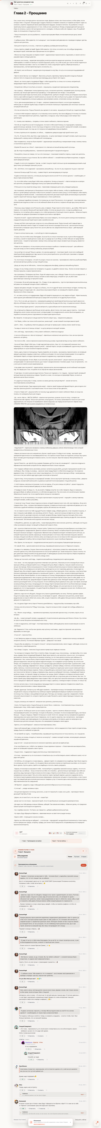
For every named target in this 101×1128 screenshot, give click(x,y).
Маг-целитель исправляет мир (24, 2)
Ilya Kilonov (23, 1066)
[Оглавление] (80, 3)
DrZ (20, 1008)
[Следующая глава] (73, 3)
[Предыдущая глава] (70, 3)
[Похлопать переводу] (17, 833)
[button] (50, 425)
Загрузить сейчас (80, 1119)
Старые (83, 856)
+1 (28, 1049)
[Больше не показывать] (70, 1122)
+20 (23, 1108)
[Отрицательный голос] (25, 886)
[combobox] (82, 833)
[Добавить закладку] (76, 3)
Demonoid (22, 1101)
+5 (22, 1079)
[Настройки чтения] (86, 3)
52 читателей (23, 834)
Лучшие (76, 856)
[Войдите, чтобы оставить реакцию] (61, 833)
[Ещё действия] (89, 3)
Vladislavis (28, 1042)
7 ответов (42, 1108)
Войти (84, 865)
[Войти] (67, 3)
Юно (20, 1085)
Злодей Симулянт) (25, 1026)
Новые (70, 856)
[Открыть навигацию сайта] (11, 3)
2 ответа (40, 1036)
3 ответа (40, 1090)
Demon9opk (23, 873)
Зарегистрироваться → (39, 1124)
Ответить (31, 886)
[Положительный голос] (20, 886)
